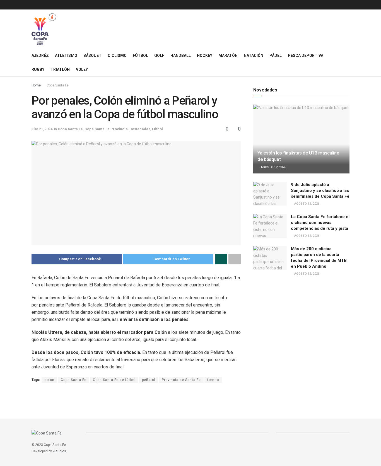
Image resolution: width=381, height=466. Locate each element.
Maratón (228, 55)
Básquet (92, 55)
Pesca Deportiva (305, 55)
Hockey (204, 55)
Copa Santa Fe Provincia (106, 129)
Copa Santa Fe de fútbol (114, 380)
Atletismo (66, 55)
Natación (253, 55)
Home (36, 85)
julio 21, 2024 (42, 129)
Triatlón (60, 69)
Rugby (38, 69)
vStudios (59, 451)
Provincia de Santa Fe (181, 380)
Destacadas (139, 129)
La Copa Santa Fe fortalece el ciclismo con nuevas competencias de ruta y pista (320, 222)
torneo (213, 380)
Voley (82, 69)
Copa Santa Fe (58, 85)
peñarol (148, 380)
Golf (159, 55)
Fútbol (140, 55)
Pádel (275, 55)
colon (49, 380)
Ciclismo (117, 55)
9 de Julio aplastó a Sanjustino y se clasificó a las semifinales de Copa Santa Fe (320, 190)
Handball (180, 55)
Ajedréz (40, 55)
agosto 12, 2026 (273, 167)
